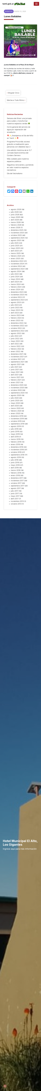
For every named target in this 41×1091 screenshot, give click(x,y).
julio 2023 (15, 305)
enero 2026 (15, 227)
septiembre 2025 (18, 238)
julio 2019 (14, 429)
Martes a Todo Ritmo (16, 100)
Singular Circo (13, 93)
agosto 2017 (16, 488)
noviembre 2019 (17, 419)
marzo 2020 (16, 408)
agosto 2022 (16, 333)
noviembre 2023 (17, 295)
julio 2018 (14, 460)
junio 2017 (15, 493)
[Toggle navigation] (36, 4)
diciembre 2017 (17, 478)
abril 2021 (15, 375)
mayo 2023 (15, 310)
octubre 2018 (16, 452)
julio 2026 (15, 212)
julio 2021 (14, 367)
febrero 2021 (16, 380)
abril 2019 (15, 437)
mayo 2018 (15, 465)
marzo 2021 (15, 377)
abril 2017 (14, 499)
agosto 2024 (16, 271)
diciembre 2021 (17, 354)
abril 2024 (15, 282)
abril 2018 (15, 468)
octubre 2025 (16, 235)
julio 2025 (15, 243)
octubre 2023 (16, 297)
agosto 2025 (16, 240)
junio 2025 (15, 246)
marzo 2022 (16, 346)
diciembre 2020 (17, 385)
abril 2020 (15, 406)
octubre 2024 (16, 266)
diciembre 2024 (17, 261)
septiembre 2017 (17, 486)
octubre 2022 (16, 328)
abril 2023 (15, 313)
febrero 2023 (16, 318)
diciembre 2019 (17, 416)
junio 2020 (15, 401)
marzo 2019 (15, 439)
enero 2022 (15, 351)
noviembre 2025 (17, 233)
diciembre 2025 (17, 230)
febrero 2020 (16, 411)
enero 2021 (15, 382)
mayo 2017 (15, 496)
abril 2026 (15, 220)
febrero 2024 (16, 287)
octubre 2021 (16, 359)
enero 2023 (15, 320)
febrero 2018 (16, 473)
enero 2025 (15, 258)
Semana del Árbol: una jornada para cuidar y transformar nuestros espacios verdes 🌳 (19, 121)
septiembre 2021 (17, 362)
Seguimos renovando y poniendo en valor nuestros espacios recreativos (20, 167)
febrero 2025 (16, 256)
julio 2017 (14, 491)
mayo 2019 (15, 434)
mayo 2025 (15, 248)
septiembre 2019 (17, 424)
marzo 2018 (15, 470)
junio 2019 (15, 431)
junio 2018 (15, 462)
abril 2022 (15, 344)
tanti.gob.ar (8, 4)
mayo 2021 (15, 372)
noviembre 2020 (17, 388)
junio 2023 (15, 308)
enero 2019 (15, 444)
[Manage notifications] (4, 1086)
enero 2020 (15, 413)
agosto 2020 (16, 395)
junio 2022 (15, 339)
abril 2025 (15, 251)
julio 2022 (15, 336)
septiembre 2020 (18, 393)
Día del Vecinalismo (14, 173)
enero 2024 (15, 289)
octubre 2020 (16, 390)
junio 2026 (15, 215)
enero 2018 (15, 475)
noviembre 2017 (17, 481)
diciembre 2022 (17, 323)
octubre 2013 (16, 504)
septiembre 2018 (17, 455)
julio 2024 (15, 274)
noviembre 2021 (17, 357)
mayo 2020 (15, 403)
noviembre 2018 (17, 450)
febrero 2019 (16, 442)
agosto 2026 (16, 209)
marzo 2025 (16, 253)
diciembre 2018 (17, 447)
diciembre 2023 (17, 292)
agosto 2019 (16, 426)
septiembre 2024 (18, 269)
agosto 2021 (16, 364)
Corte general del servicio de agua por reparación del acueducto (18, 129)
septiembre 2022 (18, 331)
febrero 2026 (16, 225)
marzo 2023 (16, 315)
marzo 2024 (16, 284)
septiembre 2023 (18, 300)
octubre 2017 (16, 483)
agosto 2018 (16, 457)
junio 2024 (15, 277)
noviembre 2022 (17, 326)
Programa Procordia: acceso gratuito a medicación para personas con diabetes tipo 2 (18, 144)
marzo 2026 (16, 222)
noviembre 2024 (17, 264)
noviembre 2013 (17, 501)
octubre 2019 (16, 421)
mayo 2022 (15, 341)
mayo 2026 (15, 217)
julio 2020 (15, 398)
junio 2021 (15, 370)
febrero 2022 (16, 349)
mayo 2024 (15, 279)
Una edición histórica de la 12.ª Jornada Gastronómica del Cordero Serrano (19, 152)
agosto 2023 (16, 302)
